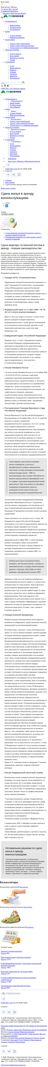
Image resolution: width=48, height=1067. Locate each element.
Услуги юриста (15, 54)
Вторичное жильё (29, 1030)
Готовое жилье (15, 27)
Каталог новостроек (14, 1030)
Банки (7, 31)
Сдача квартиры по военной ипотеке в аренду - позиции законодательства (23, 234)
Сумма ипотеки (33, 1034)
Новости (13, 70)
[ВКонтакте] (6, 205)
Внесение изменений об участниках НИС (17, 972)
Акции (12, 60)
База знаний (14, 56)
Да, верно (5, 9)
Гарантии (13, 74)
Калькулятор (10, 40)
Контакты (14, 11)
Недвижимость (11, 21)
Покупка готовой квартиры (11, 951)
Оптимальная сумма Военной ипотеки (15, 986)
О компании (6, 11)
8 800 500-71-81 (7, 88)
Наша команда (15, 68)
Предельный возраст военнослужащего (16, 957)
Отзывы (13, 72)
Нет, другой (13, 9)
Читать (3, 953)
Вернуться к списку (8, 188)
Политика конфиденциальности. (13, 1026)
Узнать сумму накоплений (20, 44)
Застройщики (15, 29)
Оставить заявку (7, 214)
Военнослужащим (12, 50)
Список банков (15, 36)
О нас (12, 66)
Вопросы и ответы (17, 58)
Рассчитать (24, 887)
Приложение (15, 78)
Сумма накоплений (19, 1034)
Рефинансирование (17, 38)
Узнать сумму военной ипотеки (22, 46)
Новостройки (15, 25)
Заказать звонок (19, 88)
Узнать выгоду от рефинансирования (24, 48)
